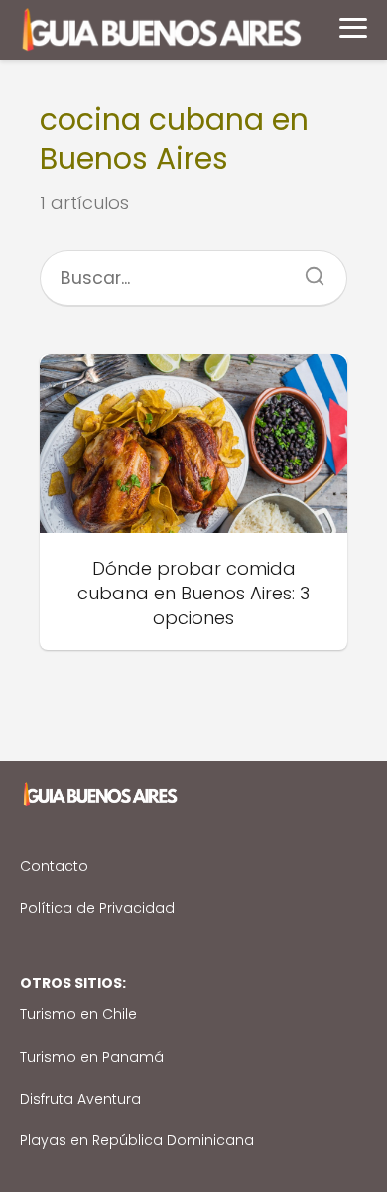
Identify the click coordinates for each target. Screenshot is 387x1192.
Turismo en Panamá (92, 1057)
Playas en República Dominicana (137, 1140)
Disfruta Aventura (80, 1099)
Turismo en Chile (78, 1014)
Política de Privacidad (97, 908)
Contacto (54, 866)
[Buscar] (307, 270)
